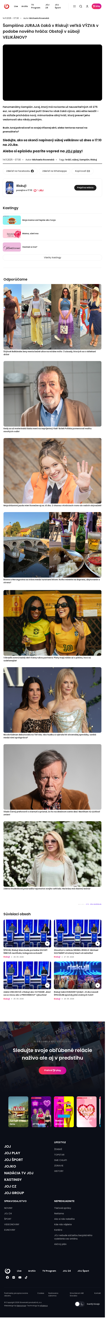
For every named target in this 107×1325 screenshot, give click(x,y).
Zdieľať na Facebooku (18, 171)
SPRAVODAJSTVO (15, 1201)
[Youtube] (20, 1277)
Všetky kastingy (52, 257)
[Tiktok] (26, 1277)
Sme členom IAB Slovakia (77, 1294)
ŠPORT (7, 1219)
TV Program (35, 6)
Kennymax (21, 1305)
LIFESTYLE (60, 1142)
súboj (75, 159)
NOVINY (8, 1208)
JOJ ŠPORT (13, 1159)
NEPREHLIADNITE (64, 1201)
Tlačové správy (62, 1208)
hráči (68, 159)
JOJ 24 (47, 6)
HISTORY (58, 1171)
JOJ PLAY (12, 1153)
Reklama (59, 1213)
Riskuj (93, 159)
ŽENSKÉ (58, 1149)
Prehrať (48, 1070)
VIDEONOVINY (11, 1224)
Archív (24, 6)
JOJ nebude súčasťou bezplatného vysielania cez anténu (73, 1237)
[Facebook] (7, 1277)
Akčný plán (60, 1244)
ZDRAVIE (58, 1165)
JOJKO (10, 1166)
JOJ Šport (58, 6)
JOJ (7, 1146)
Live (16, 6)
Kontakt (97, 1293)
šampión (84, 159)
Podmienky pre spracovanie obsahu (16, 1294)
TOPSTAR (59, 1154)
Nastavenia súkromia (53, 1294)
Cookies (40, 1293)
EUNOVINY (9, 1229)
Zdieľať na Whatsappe (54, 171)
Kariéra (58, 1229)
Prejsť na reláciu (85, 187)
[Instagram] (13, 1277)
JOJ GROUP (14, 1192)
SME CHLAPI (60, 1160)
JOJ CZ (10, 1186)
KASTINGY (13, 1179)
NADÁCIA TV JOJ (18, 1173)
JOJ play (73, 151)
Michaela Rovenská (39, 18)
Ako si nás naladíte (64, 1219)
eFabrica (44, 1305)
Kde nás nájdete (63, 1224)
